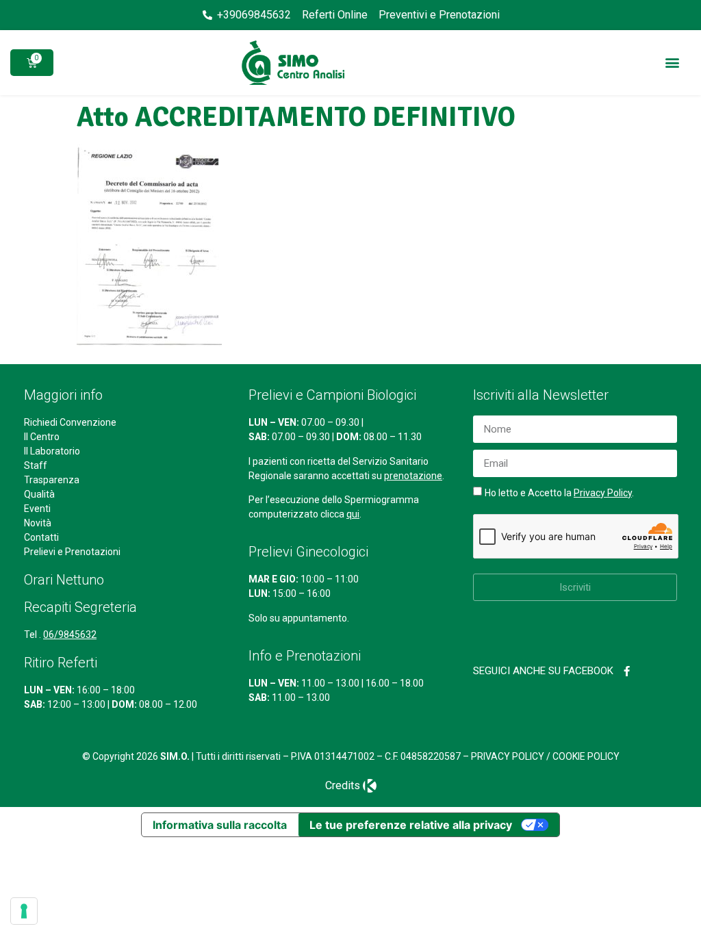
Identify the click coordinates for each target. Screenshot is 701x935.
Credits (342, 785)
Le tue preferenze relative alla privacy (410, 825)
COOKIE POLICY (586, 756)
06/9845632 (70, 634)
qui (352, 514)
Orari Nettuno (64, 580)
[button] (672, 62)
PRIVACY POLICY (507, 756)
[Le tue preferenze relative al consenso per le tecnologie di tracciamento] (24, 911)
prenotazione (413, 475)
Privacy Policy (603, 492)
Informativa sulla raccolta (220, 825)
